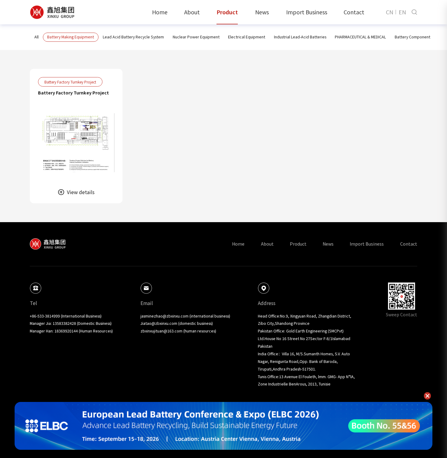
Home (160, 12)
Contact (354, 12)
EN (402, 12)
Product (227, 12)
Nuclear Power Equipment (196, 37)
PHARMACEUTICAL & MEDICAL (360, 37)
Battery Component (412, 37)
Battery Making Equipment (70, 37)
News (262, 12)
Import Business (306, 12)
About (192, 12)
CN (389, 12)
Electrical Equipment (246, 37)
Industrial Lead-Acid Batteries (300, 37)
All (36, 37)
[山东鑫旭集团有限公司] (52, 12)
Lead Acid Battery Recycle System (133, 37)
